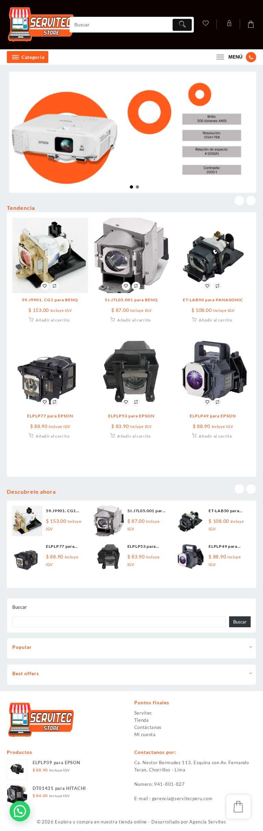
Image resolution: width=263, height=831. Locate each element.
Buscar (19, 607)
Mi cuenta (145, 734)
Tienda (141, 720)
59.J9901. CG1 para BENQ (50, 299)
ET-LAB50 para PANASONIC (213, 299)
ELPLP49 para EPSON (213, 415)
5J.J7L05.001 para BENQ (131, 299)
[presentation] (239, 201)
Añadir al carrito (53, 320)
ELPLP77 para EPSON (50, 415)
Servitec (143, 713)
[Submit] (182, 25)
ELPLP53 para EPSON (131, 415)
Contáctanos (148, 727)
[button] (20, 811)
